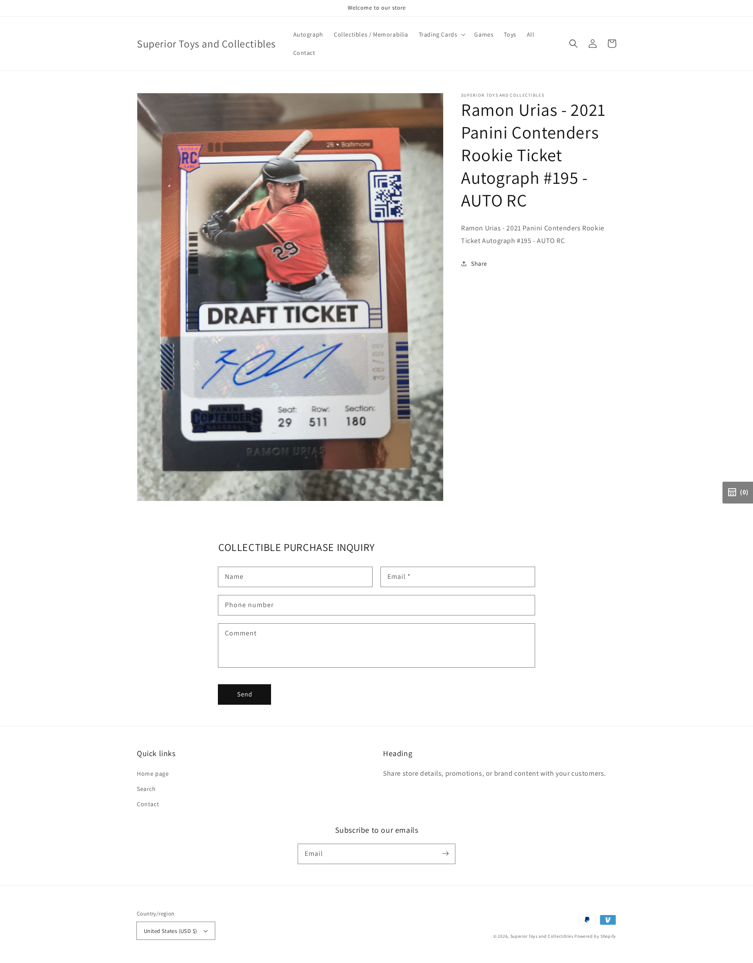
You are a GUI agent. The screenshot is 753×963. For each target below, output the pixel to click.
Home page (153, 773)
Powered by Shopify (595, 936)
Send (244, 694)
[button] (573, 43)
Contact (148, 804)
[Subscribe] (445, 853)
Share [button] (479, 263)
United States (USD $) (170, 931)
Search (146, 789)
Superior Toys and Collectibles (541, 936)
